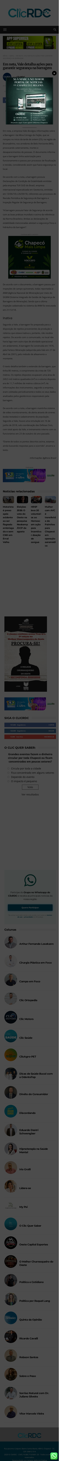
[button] (54, 73)
